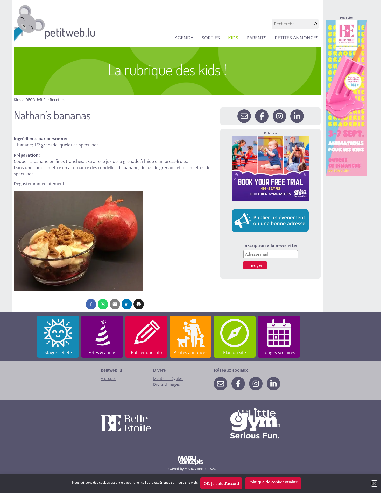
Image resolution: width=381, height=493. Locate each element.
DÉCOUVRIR (36, 99)
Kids (18, 99)
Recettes (57, 99)
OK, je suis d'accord (221, 483)
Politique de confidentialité (273, 481)
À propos (108, 378)
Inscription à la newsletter (270, 245)
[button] (374, 483)
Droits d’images (166, 384)
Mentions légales (168, 378)
